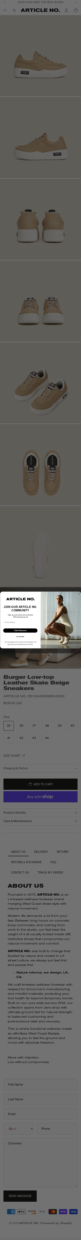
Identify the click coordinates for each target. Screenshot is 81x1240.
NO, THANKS (20, 637)
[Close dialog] (79, 594)
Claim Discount (20, 630)
